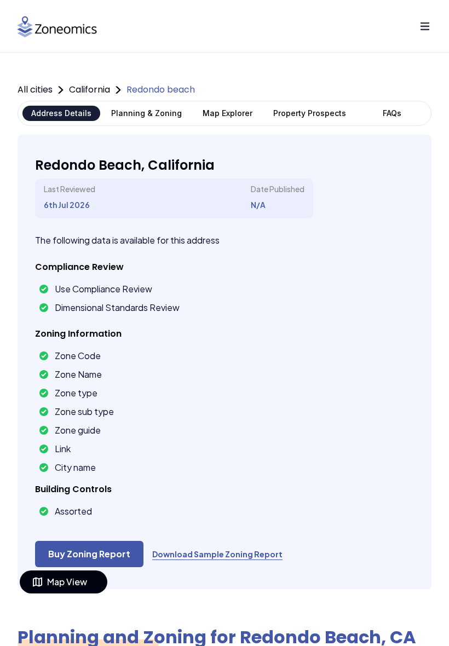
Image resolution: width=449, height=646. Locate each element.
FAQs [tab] (392, 113)
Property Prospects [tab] (309, 113)
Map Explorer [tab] (227, 113)
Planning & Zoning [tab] (146, 113)
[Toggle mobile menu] (425, 26)
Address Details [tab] (61, 113)
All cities (35, 89)
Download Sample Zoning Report (217, 554)
